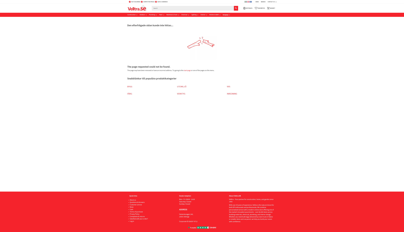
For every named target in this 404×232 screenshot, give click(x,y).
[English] (251, 2)
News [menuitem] (257, 2)
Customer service (136, 205)
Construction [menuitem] (131, 15)
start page (187, 70)
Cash (131, 209)
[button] (260, 8)
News (132, 207)
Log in (132, 221)
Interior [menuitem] (203, 15)
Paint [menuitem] (160, 15)
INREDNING (232, 93)
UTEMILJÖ (181, 86)
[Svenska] (246, 2)
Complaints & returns (137, 216)
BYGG (129, 86)
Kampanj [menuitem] (225, 15)
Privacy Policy (134, 214)
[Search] (236, 8)
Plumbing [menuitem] (152, 15)
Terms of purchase (136, 212)
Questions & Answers (137, 202)
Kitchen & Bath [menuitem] (214, 15)
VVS (228, 86)
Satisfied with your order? (139, 219)
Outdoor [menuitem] (142, 15)
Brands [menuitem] (263, 2)
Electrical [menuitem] (184, 15)
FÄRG (129, 93)
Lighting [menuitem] (194, 15)
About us (133, 200)
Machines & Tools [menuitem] (171, 15)
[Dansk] (248, 2)
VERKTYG (181, 93)
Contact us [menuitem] (271, 2)
